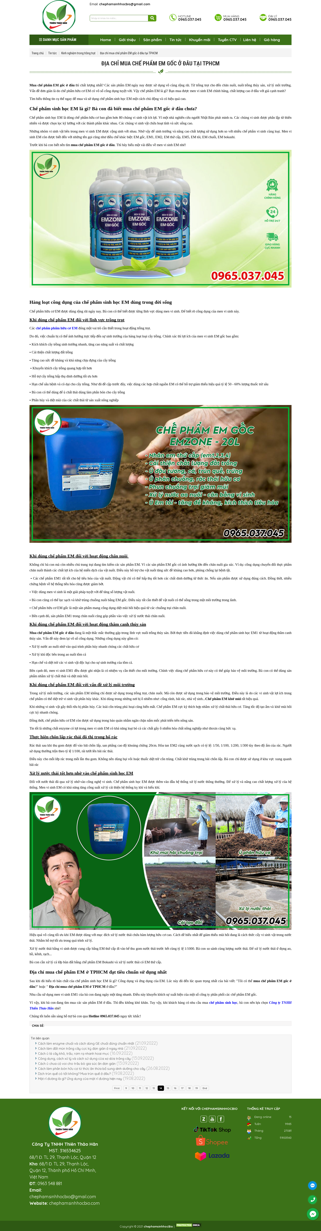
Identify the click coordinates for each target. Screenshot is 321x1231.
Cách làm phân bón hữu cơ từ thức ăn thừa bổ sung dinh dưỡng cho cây (91, 1069)
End (205, 1088)
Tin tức (175, 39)
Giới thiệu (127, 39)
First (117, 1088)
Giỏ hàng (272, 39)
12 (147, 1088)
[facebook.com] (220, 1120)
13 (154, 1088)
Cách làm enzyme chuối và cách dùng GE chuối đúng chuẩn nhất (86, 1043)
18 (189, 1088)
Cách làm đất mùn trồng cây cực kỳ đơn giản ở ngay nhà (80, 1048)
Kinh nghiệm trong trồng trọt (78, 53)
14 (161, 1088)
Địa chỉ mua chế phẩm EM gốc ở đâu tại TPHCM (129, 53)
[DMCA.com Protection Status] (188, 1226)
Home (105, 39)
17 (182, 1088)
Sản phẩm (152, 39)
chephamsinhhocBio (158, 1226)
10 (133, 1088)
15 (168, 1088)
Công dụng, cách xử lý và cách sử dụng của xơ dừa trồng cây (84, 1058)
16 (175, 1088)
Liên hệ (249, 39)
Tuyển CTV (227, 39)
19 (196, 1088)
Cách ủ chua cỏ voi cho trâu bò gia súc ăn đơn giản (77, 1064)
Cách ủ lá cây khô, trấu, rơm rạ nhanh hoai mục (73, 1053)
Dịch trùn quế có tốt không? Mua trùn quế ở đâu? (74, 1074)
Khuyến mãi (199, 39)
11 (140, 1088)
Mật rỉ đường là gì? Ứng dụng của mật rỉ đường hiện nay (80, 1079)
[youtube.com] (212, 1120)
